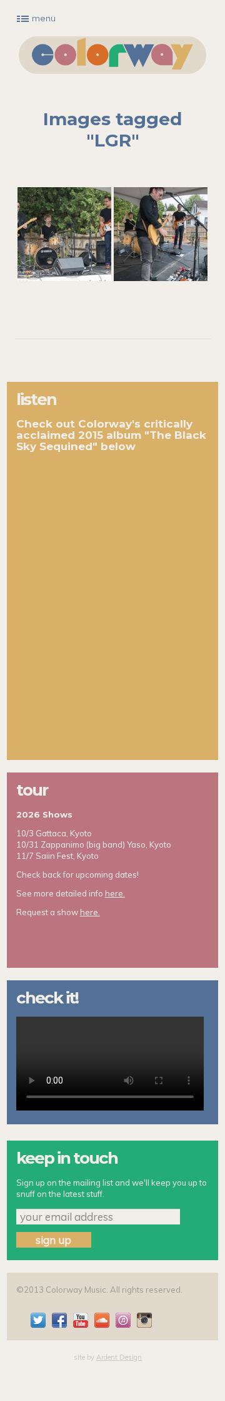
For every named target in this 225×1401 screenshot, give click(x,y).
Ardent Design (119, 1357)
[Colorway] (112, 55)
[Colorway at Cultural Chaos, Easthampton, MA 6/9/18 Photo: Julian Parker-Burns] (64, 234)
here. (115, 893)
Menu (44, 18)
